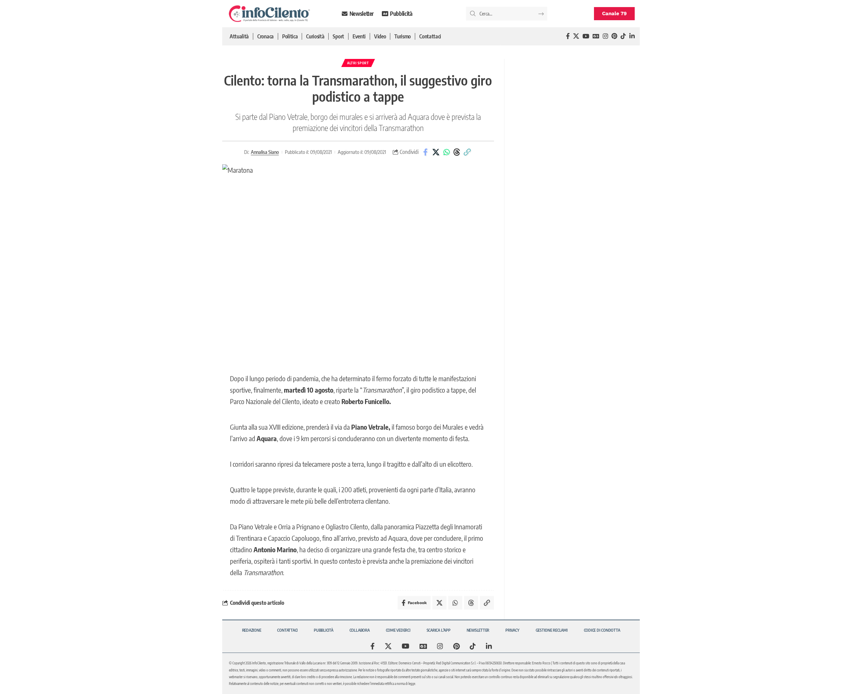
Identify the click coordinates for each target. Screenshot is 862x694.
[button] (467, 152)
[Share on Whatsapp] (446, 152)
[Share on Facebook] (425, 152)
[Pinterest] (614, 36)
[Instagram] (605, 36)
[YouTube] (586, 36)
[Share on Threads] (457, 152)
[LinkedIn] (632, 36)
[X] (576, 36)
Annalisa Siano (265, 152)
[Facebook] (567, 36)
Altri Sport (358, 63)
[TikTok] (623, 36)
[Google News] (596, 36)
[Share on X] (436, 152)
